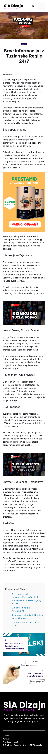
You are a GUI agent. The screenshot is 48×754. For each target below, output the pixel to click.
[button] (33, 6)
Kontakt (6, 739)
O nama (6, 736)
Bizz (24, 44)
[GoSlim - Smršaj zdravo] (24, 202)
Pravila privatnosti (10, 742)
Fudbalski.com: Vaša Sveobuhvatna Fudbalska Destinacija (14, 646)
